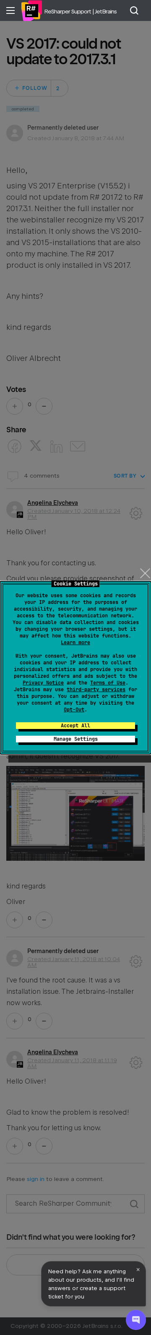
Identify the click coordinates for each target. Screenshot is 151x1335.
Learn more (75, 642)
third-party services (96, 689)
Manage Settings (76, 739)
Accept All (75, 725)
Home (31, 10)
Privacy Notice (43, 682)
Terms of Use (107, 682)
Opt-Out (74, 709)
